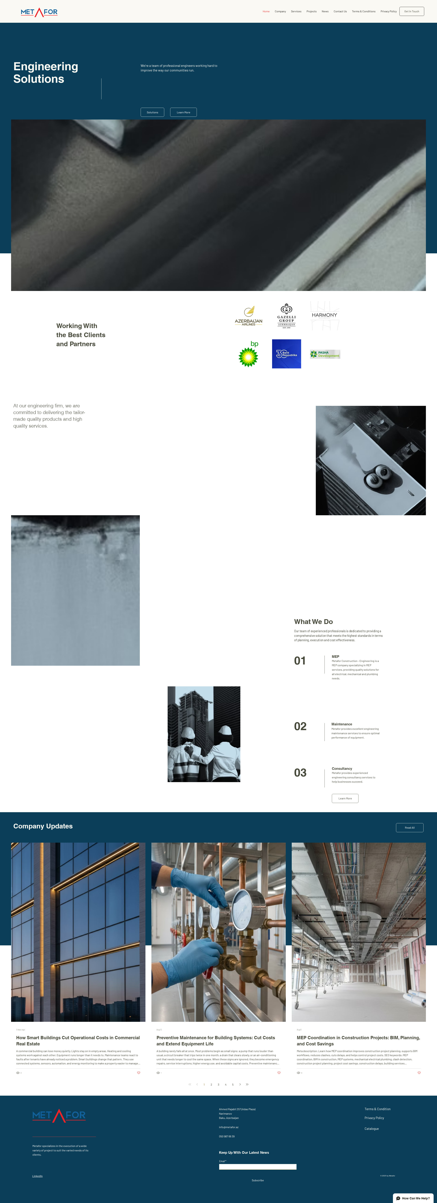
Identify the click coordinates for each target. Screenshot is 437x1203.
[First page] (190, 1084)
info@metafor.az (228, 1127)
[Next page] (240, 1084)
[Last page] (247, 1084)
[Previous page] (197, 1084)
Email (222, 1161)
